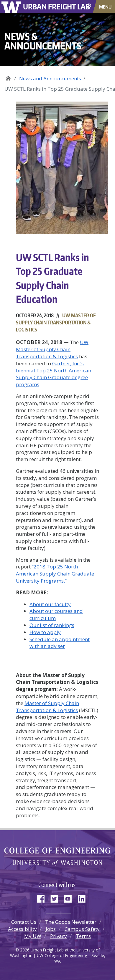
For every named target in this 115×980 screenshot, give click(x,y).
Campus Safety (82, 929)
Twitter (56, 897)
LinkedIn (84, 897)
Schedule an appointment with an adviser (59, 643)
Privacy (58, 936)
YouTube (70, 897)
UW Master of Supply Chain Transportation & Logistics (52, 349)
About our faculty (50, 604)
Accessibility (22, 929)
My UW (32, 936)
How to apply (45, 632)
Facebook (43, 897)
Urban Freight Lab (56, 6)
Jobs (51, 929)
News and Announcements (50, 78)
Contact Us (23, 921)
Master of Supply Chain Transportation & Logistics (47, 707)
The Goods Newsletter (70, 921)
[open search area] (89, 6)
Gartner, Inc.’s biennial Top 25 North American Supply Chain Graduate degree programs (53, 374)
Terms (83, 936)
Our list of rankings (51, 625)
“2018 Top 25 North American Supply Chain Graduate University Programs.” (55, 573)
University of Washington (12, 6)
